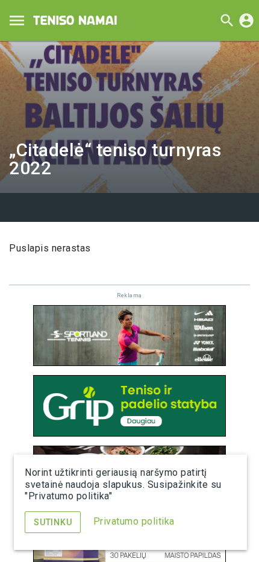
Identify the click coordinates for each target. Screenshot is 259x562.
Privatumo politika (134, 521)
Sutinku (53, 522)
